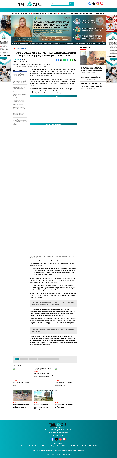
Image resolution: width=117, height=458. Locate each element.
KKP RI (56, 359)
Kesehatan (32, 10)
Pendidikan (52, 10)
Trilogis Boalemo (77, 446)
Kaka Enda (16, 59)
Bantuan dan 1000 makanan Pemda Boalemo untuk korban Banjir (66, 13)
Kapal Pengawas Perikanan (45, 359)
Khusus (92, 10)
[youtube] (102, 4)
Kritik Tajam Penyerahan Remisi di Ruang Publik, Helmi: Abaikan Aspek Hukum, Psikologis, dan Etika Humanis (92, 68)
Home (14, 10)
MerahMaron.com (36, 446)
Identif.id (29, 446)
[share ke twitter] (61, 61)
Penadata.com (22, 446)
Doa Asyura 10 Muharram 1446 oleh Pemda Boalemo (99, 13)
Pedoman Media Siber (69, 450)
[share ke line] (72, 61)
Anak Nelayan (23, 359)
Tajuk (103, 10)
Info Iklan (81, 450)
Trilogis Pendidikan (93, 446)
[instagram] (98, 4)
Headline (19, 10)
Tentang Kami (41, 450)
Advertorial (79, 10)
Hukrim (68, 10)
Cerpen (25, 10)
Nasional (38, 10)
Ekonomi (86, 10)
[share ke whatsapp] (65, 61)
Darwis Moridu (32, 359)
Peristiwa (45, 10)
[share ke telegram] (68, 61)
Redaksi (49, 450)
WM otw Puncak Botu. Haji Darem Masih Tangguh (35, 13)
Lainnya (98, 10)
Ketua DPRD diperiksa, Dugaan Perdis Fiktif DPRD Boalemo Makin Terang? (92, 76)
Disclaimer (58, 450)
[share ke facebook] (58, 61)
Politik (73, 10)
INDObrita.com (45, 446)
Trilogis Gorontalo (67, 446)
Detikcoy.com (52, 446)
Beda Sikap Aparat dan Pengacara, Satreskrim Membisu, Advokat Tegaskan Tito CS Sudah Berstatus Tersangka (92, 85)
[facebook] (90, 4)
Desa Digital (85, 446)
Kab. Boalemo (60, 10)
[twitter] (94, 4)
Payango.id (60, 446)
